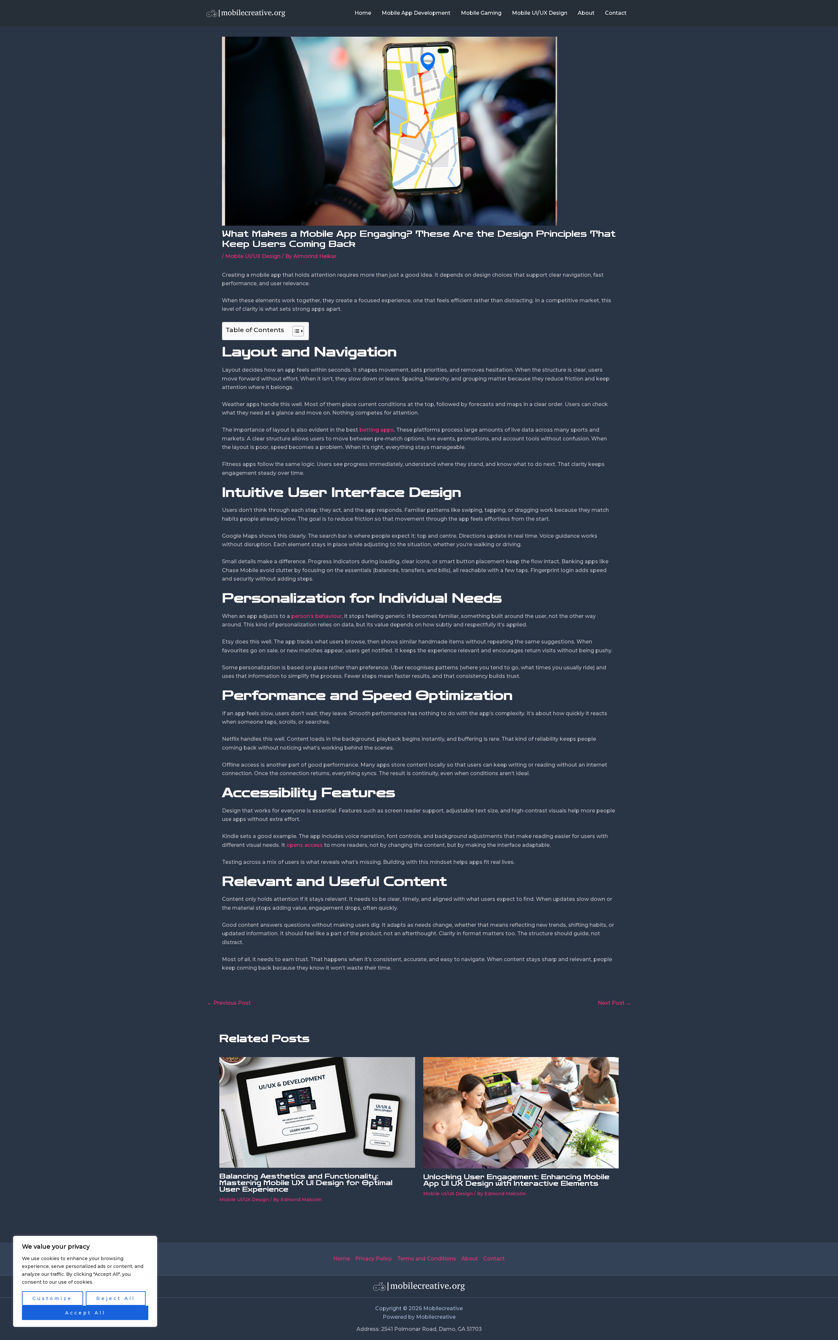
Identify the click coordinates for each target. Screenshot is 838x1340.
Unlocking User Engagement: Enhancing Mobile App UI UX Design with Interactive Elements (516, 1180)
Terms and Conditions (426, 1259)
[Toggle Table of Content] (294, 331)
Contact (616, 13)
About (586, 13)
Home (363, 13)
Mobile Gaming (481, 13)
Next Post (614, 1003)
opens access (304, 845)
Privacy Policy (373, 1259)
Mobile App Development (416, 13)
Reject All (115, 1298)
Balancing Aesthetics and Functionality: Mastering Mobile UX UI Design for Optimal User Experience (305, 1182)
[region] (85, 1281)
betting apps (376, 430)
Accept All (85, 1313)
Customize (52, 1298)
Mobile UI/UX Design (539, 13)
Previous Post (229, 1003)
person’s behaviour (316, 616)
